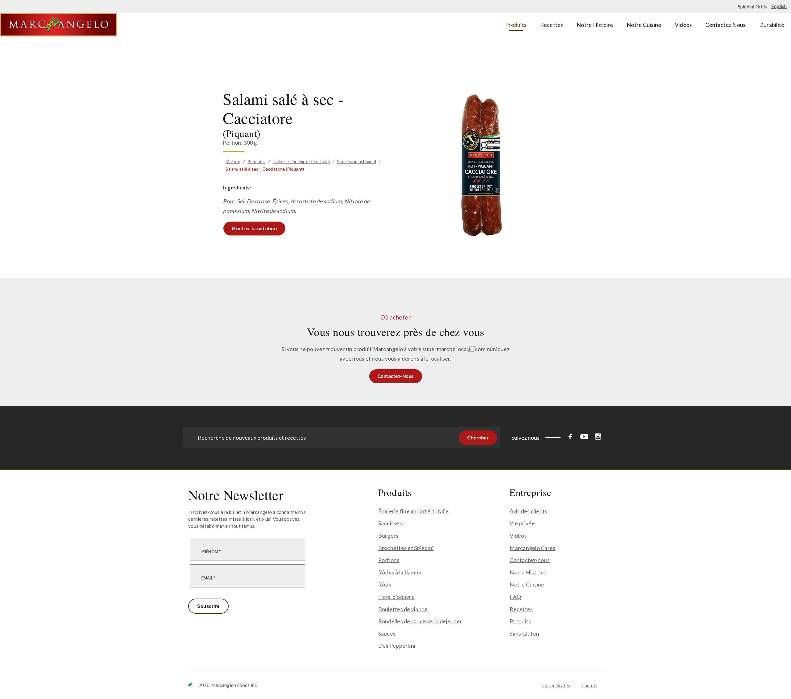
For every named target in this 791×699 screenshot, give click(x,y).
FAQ (515, 596)
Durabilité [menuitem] (772, 24)
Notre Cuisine (527, 584)
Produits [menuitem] (516, 24)
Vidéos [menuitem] (683, 24)
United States (555, 685)
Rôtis (384, 584)
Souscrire (208, 606)
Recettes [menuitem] (551, 24)
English (779, 6)
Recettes (521, 609)
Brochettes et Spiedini (406, 547)
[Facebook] (570, 437)
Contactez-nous (530, 560)
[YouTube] (584, 437)
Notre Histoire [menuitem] (595, 24)
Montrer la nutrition (254, 228)
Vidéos (518, 535)
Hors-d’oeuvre (396, 596)
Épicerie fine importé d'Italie (301, 161)
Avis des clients (528, 511)
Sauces (387, 633)
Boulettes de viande (403, 609)
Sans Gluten (524, 633)
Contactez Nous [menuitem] (725, 24)
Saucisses (390, 523)
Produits (256, 161)
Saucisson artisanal (356, 161)
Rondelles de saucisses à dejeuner (420, 621)
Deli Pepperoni (397, 645)
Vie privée (522, 523)
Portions (389, 560)
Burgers (388, 535)
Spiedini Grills (752, 6)
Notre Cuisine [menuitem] (644, 24)
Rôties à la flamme (400, 572)
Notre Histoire (528, 572)
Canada (590, 685)
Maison (233, 161)
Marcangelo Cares (532, 547)
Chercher (478, 437)
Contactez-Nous (396, 376)
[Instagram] (598, 437)
